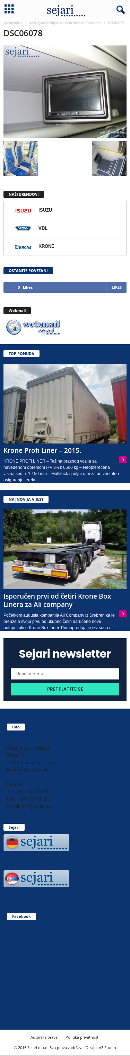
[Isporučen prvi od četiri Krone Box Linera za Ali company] (65, 549)
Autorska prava (44, 1037)
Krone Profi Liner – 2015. (42, 450)
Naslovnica (12, 22)
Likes (117, 287)
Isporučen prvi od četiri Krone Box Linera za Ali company (57, 600)
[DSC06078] (65, 91)
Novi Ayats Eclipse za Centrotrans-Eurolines (64, 22)
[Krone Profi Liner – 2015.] (65, 403)
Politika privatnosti (82, 1037)
